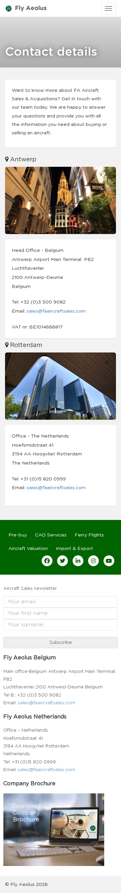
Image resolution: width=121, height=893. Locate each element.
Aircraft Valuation (28, 548)
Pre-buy (17, 535)
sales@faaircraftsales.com (56, 311)
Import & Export (74, 548)
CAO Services (51, 535)
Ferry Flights (89, 535)
